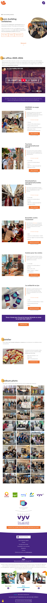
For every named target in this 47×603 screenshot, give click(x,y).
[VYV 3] (40, 494)
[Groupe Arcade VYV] (23, 502)
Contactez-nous (34, 361)
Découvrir (23, 43)
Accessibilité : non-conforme (23, 546)
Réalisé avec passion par (23, 552)
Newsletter (23, 548)
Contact (23, 550)
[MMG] (23, 494)
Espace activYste (24, 536)
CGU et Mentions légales (23, 540)
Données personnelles (23, 544)
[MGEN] (15, 494)
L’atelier (11, 34)
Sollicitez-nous (23, 324)
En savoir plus (34, 119)
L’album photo (18, 34)
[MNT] (32, 494)
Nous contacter (34, 133)
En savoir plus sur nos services (23, 600)
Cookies (23, 542)
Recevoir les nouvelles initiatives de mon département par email (23, 527)
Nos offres (4, 34)
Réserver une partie (34, 242)
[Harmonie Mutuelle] (6, 494)
